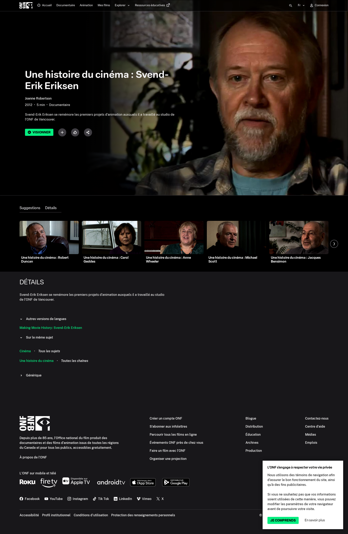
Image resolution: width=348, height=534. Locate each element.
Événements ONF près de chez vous (176, 443)
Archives (251, 443)
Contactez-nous (316, 418)
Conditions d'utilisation (91, 515)
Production (253, 451)
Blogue (250, 418)
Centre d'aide (315, 426)
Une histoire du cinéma (37, 361)
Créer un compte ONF (166, 418)
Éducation (253, 434)
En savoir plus (315, 520)
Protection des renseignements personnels (143, 515)
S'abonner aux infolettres (168, 426)
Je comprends (283, 520)
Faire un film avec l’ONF (167, 451)
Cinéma (25, 351)
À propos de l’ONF (33, 457)
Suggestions (30, 208)
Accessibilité (29, 515)
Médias (310, 434)
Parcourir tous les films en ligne (173, 434)
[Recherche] (290, 5)
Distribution (254, 426)
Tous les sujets (49, 351)
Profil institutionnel (56, 515)
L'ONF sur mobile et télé (38, 473)
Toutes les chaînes (74, 361)
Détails (51, 208)
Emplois (311, 443)
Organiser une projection (168, 459)
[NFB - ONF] (25, 5)
